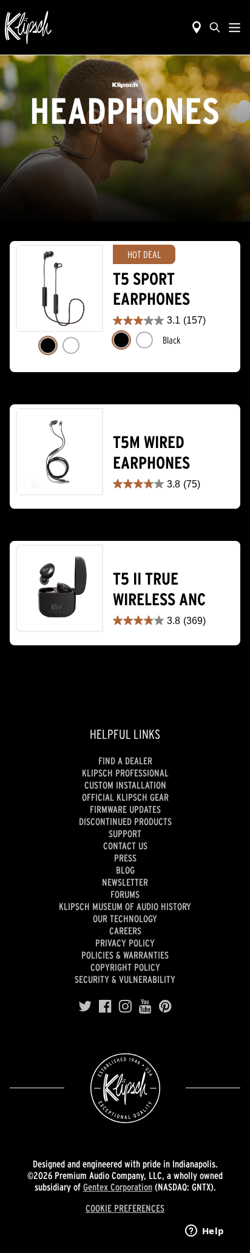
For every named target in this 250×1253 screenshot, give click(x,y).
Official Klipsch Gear (125, 797)
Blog (125, 869)
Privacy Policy (125, 942)
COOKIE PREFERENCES (125, 1208)
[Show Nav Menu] (234, 27)
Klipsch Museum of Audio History (125, 906)
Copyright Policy (125, 967)
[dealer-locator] (197, 27)
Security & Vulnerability (125, 979)
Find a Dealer (125, 760)
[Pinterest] (165, 1006)
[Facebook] (105, 1006)
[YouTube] (145, 1006)
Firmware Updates (125, 809)
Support (125, 833)
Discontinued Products (125, 821)
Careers (125, 930)
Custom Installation (125, 784)
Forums (125, 894)
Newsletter (125, 882)
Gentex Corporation (117, 1186)
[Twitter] (85, 1006)
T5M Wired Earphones (151, 452)
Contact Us (125, 845)
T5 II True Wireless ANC (159, 589)
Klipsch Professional (125, 772)
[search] (215, 27)
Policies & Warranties (125, 954)
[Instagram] (125, 1006)
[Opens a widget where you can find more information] (204, 1232)
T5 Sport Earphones (151, 289)
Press (125, 857)
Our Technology (125, 918)
